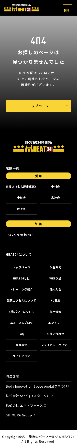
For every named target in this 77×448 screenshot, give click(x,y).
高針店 (55, 198)
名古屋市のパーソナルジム (42, 436)
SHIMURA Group (19, 415)
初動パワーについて (21, 312)
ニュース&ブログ (21, 323)
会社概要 (21, 345)
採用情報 (55, 312)
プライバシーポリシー (55, 345)
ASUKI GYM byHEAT (21, 234)
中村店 (55, 186)
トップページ (38, 105)
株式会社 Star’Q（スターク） (28, 395)
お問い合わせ (55, 334)
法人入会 (55, 289)
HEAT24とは (21, 278)
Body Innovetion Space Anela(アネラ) (36, 386)
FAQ (21, 334)
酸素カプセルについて (21, 300)
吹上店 (21, 209)
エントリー (55, 323)
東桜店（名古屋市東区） (21, 186)
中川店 (21, 198)
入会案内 (55, 267)
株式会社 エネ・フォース (24, 405)
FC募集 (55, 300)
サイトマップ (21, 356)
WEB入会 (55, 278)
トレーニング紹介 (21, 289)
